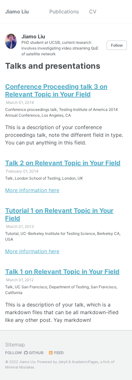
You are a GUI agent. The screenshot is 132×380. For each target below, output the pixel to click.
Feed (58, 352)
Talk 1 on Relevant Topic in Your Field (62, 271)
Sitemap (15, 344)
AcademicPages (85, 362)
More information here (32, 190)
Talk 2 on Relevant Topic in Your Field (62, 163)
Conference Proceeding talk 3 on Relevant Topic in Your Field (56, 90)
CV (92, 11)
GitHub (36, 352)
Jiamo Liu (17, 11)
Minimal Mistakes (19, 367)
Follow (117, 45)
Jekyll (63, 362)
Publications (64, 11)
